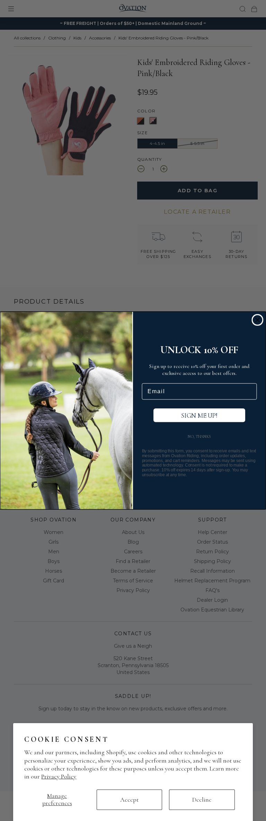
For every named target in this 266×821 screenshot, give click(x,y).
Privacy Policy (58, 776)
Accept (129, 799)
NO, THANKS (199, 436)
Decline (202, 799)
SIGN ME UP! (199, 415)
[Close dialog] (257, 320)
